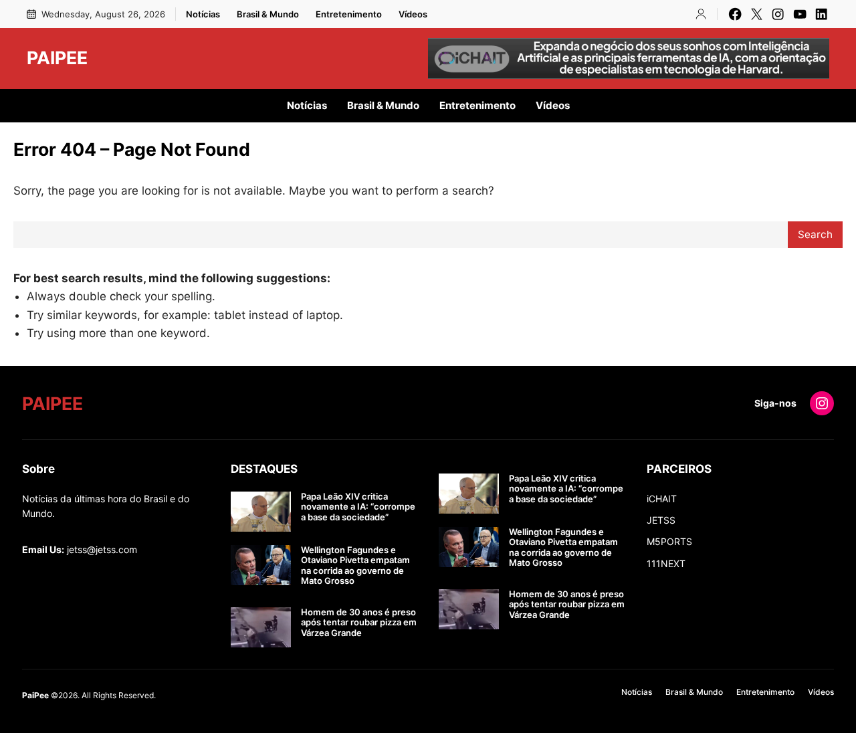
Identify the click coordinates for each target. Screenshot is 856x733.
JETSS (661, 520)
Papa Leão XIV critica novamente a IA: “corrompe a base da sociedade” (358, 507)
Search (815, 234)
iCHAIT (662, 498)
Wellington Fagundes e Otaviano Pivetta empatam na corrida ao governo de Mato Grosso (355, 566)
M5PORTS (669, 541)
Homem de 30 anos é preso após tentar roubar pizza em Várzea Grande (359, 622)
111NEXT (666, 563)
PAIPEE (57, 57)
